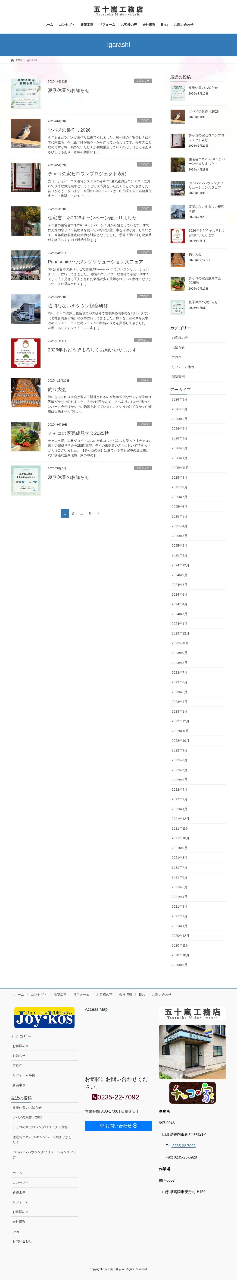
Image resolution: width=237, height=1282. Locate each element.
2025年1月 (179, 555)
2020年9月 (179, 965)
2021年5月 (179, 887)
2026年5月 (179, 419)
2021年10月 (180, 838)
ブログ (144, 120)
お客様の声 (180, 338)
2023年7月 (179, 672)
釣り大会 (57, 389)
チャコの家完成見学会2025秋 (78, 433)
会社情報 (125, 994)
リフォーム (81, 994)
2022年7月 (179, 770)
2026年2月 (179, 448)
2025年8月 (179, 487)
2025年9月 (179, 477)
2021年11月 (180, 828)
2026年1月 (179, 458)
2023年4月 (179, 702)
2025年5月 (179, 516)
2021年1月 (179, 926)
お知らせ (143, 80)
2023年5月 (179, 692)
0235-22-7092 (184, 1146)
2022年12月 (180, 721)
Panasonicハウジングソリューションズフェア (95, 261)
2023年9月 (179, 653)
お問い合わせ (162, 994)
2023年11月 (180, 643)
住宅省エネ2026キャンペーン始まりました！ (94, 217)
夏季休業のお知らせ (69, 90)
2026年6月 (179, 409)
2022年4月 (179, 789)
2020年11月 (180, 945)
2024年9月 (179, 575)
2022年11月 (180, 731)
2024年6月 (179, 594)
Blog (142, 994)
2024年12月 (180, 565)
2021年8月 (179, 857)
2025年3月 (179, 536)
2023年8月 (179, 663)
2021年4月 (179, 897)
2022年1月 (179, 809)
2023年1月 (179, 711)
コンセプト (39, 994)
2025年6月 (179, 506)
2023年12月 (180, 633)
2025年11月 (180, 468)
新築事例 (178, 377)
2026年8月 (179, 399)
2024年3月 (179, 614)
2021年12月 (180, 819)
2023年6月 (179, 682)
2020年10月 (180, 955)
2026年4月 (179, 428)
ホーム (19, 994)
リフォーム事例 (183, 367)
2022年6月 (179, 780)
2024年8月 (179, 585)
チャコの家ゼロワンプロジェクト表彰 (87, 173)
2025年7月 (179, 497)
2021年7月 (179, 867)
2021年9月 (179, 848)
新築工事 (60, 994)
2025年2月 (179, 545)
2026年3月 (179, 438)
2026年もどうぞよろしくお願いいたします (92, 349)
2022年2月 (179, 799)
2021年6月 (179, 877)
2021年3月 (179, 906)
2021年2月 (179, 916)
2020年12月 (180, 936)
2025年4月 (179, 526)
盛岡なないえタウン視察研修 (78, 305)
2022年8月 (179, 760)
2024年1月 (179, 623)
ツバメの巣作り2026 (69, 130)
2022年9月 (179, 750)
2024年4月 (179, 604)
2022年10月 (180, 740)
